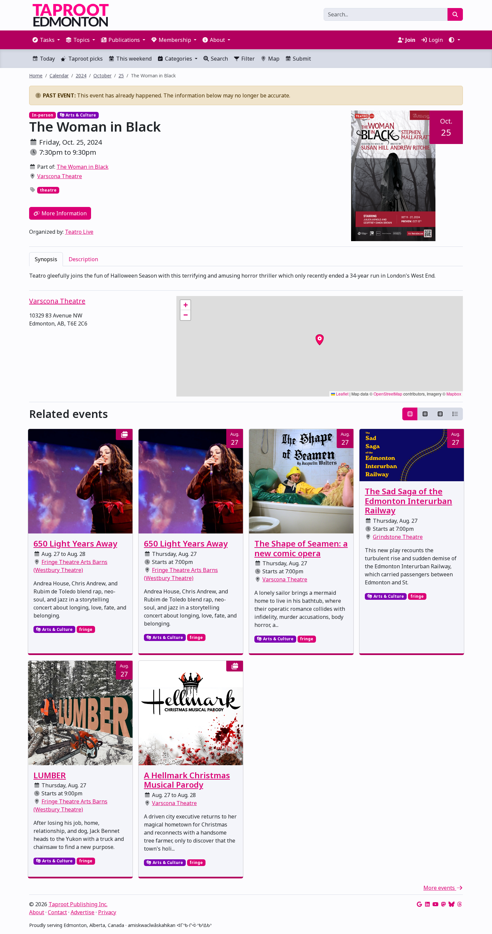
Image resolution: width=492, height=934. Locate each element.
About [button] (217, 40)
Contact (57, 912)
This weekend (133, 58)
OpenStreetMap (388, 394)
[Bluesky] (451, 904)
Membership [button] (174, 40)
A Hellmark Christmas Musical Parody (187, 780)
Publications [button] (124, 40)
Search (219, 58)
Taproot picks (85, 58)
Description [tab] (83, 259)
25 (121, 75)
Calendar (59, 75)
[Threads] (459, 904)
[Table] (440, 414)
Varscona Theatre (59, 176)
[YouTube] (435, 904)
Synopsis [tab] (46, 259)
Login (435, 40)
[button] (454, 40)
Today (46, 58)
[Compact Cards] (425, 414)
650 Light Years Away (75, 543)
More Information (63, 213)
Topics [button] (81, 40)
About (36, 912)
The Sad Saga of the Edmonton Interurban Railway (408, 501)
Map (273, 58)
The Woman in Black (82, 166)
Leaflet (341, 394)
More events (439, 887)
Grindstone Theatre (398, 537)
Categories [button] (178, 58)
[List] (455, 414)
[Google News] (419, 904)
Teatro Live (79, 231)
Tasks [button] (47, 40)
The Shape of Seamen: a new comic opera (301, 548)
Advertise (82, 912)
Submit (301, 58)
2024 (81, 75)
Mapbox (453, 394)
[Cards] (410, 414)
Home (36, 75)
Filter (247, 58)
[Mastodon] (443, 904)
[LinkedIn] (427, 904)
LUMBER (49, 775)
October (102, 75)
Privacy (107, 912)
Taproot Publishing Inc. (78, 904)
